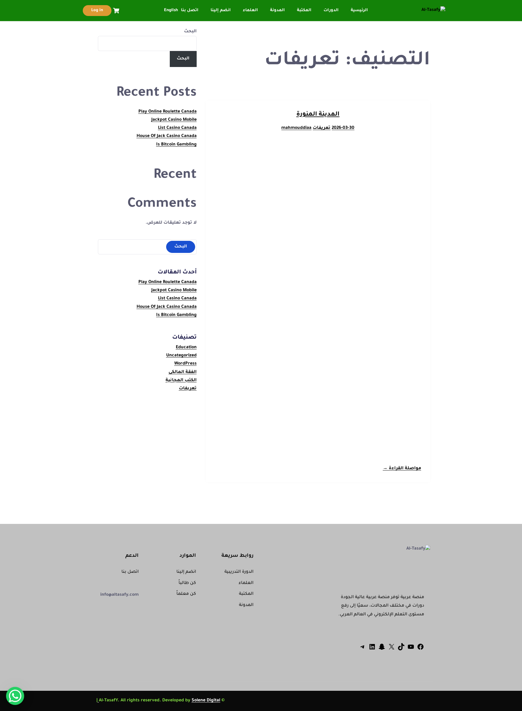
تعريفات (321, 128)
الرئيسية (359, 10)
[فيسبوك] (420, 649)
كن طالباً (187, 583)
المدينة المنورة (318, 114)
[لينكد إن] (372, 649)
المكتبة (304, 10)
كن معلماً (186, 594)
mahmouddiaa (296, 128)
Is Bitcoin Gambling (176, 144)
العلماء (250, 10)
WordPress (185, 364)
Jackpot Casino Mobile (174, 120)
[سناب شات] (381, 649)
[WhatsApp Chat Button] (15, 696)
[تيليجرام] (362, 649)
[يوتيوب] (410, 649)
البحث (190, 31)
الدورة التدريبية (238, 572)
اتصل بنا (189, 10)
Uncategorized (181, 355)
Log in (97, 10)
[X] (391, 649)
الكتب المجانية (181, 380)
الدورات (331, 10)
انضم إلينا (221, 10)
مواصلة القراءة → (402, 468)
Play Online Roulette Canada (167, 112)
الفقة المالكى (183, 372)
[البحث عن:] (147, 246)
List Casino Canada (177, 128)
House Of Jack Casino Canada (167, 136)
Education (186, 347)
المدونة (277, 10)
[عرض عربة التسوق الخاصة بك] (115, 11)
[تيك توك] (401, 649)
